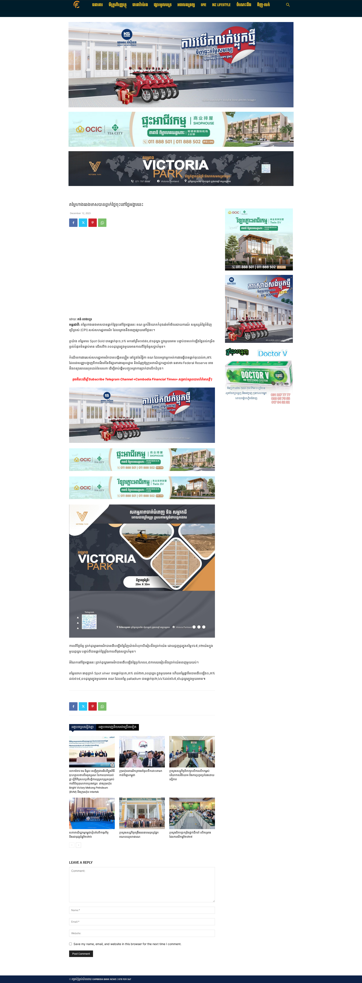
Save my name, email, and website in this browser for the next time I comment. (127, 944)
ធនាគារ (97, 4)
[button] (288, 5)
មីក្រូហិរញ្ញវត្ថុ (118, 4)
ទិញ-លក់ (263, 4)
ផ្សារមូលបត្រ (163, 4)
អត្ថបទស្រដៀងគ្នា (83, 727)
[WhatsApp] (102, 222)
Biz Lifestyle (221, 4)
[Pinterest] (92, 222)
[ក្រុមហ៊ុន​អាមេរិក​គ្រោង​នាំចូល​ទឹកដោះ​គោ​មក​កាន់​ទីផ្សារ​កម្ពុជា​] (142, 751)
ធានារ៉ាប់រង (140, 4)
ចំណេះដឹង (244, 4)
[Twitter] (83, 222)
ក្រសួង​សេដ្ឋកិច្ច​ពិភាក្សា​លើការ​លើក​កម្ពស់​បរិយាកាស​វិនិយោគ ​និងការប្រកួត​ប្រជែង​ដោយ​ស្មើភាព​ (191, 775)
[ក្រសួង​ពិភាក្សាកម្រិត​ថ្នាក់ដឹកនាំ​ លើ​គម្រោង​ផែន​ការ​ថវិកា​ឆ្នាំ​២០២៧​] (192, 813)
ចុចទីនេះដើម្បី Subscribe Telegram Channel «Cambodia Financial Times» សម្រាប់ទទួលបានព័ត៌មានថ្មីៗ (142, 379)
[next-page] (78, 845)
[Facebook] (73, 222)
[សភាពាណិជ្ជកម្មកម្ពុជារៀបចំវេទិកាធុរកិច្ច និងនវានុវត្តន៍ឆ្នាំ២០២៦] (92, 813)
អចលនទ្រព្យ (186, 4)
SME (203, 4)
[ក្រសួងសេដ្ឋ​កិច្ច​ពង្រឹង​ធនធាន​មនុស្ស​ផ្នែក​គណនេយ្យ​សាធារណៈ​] (142, 813)
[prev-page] (71, 845)
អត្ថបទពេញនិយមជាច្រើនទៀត (117, 727)
